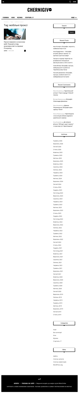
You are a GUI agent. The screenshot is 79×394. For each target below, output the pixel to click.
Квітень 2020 (57, 288)
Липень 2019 (57, 297)
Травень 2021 (57, 268)
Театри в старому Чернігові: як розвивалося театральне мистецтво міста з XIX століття (62, 60)
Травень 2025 (57, 155)
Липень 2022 (57, 228)
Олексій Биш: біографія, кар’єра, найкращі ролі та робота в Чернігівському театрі (63, 67)
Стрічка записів (58, 359)
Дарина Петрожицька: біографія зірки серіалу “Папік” (62, 107)
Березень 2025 (58, 161)
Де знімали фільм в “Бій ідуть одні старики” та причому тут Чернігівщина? (63, 124)
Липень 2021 (57, 262)
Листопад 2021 (58, 251)
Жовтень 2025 (57, 152)
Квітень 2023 (57, 207)
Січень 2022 (57, 245)
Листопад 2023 (58, 193)
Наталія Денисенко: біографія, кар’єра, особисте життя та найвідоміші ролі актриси (62, 75)
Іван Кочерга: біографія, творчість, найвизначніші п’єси (64, 47)
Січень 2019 (57, 315)
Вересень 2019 (58, 294)
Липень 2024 (57, 170)
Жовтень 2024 (57, 164)
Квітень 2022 (57, 236)
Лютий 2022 (57, 242)
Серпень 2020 (57, 283)
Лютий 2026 (57, 147)
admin (5, 50)
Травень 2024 (57, 175)
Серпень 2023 (57, 199)
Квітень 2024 (57, 178)
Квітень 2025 (57, 158)
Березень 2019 (58, 309)
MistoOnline (62, 383)
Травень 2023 (57, 204)
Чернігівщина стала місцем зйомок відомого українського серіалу (63, 116)
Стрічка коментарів (59, 362)
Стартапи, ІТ (57, 341)
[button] (70, 2)
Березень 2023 (58, 210)
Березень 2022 (58, 239)
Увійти (55, 356)
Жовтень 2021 (57, 254)
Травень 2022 (57, 233)
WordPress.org (58, 365)
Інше (54, 329)
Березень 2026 (58, 144)
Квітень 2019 (57, 306)
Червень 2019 (57, 300)
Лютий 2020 (57, 291)
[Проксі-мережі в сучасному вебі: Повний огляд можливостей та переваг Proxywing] (15, 34)
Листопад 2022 (58, 219)
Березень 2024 (58, 181)
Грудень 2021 (57, 248)
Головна (6, 22)
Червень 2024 (57, 173)
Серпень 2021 (57, 259)
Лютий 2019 (57, 312)
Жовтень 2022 (57, 222)
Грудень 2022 (57, 216)
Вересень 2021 (58, 257)
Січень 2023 (57, 213)
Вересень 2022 (58, 225)
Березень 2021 (58, 271)
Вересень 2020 (58, 280)
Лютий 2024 (57, 184)
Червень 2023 (57, 202)
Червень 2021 (57, 265)
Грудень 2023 (57, 190)
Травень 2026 (57, 141)
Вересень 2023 (58, 196)
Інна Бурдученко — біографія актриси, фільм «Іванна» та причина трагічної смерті (62, 53)
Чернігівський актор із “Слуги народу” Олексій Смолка (63, 93)
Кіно (54, 335)
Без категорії (57, 332)
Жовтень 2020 (57, 277)
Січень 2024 (57, 187)
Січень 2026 (57, 149)
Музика (55, 338)
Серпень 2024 (57, 167)
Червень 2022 (57, 231)
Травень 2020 (57, 286)
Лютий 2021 (57, 274)
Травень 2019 (57, 303)
